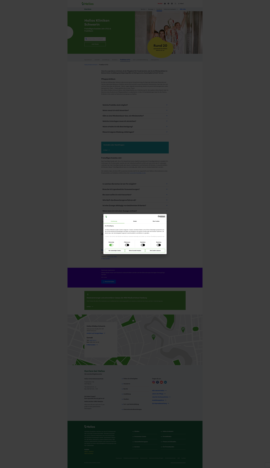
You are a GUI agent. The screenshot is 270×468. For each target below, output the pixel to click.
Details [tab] (135, 221)
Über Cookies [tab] (156, 221)
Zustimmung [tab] (114, 221)
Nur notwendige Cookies (115, 250)
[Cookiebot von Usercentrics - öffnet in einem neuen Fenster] (159, 217)
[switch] (127, 245)
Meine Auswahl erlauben (135, 250)
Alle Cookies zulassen (155, 250)
